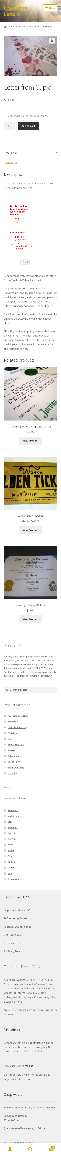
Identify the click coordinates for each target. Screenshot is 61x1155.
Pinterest (12, 827)
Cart (47, 1146)
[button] (52, 41)
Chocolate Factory (17, 727)
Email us (28, 1065)
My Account (10, 1149)
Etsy (10, 821)
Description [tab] (10, 152)
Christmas (13, 733)
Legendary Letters (15, 11)
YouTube (12, 839)
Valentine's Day (24, 26)
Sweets (11, 750)
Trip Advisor (14, 878)
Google (11, 867)
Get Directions (12, 935)
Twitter (12, 833)
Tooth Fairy (14, 761)
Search (30, 1149)
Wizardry (12, 773)
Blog (10, 856)
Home (11, 26)
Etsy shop (48, 664)
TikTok (11, 861)
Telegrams (13, 756)
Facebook (13, 810)
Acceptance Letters (18, 715)
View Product (30, 440)
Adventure (13, 721)
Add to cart (28, 126)
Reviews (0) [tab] (10, 162)
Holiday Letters (16, 744)
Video (11, 844)
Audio (11, 850)
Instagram (13, 815)
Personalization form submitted (26, 116)
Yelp (10, 873)
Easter (11, 738)
